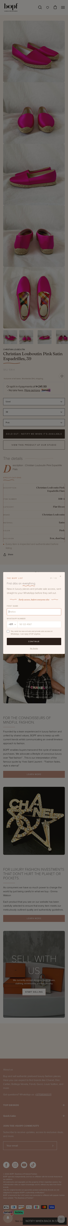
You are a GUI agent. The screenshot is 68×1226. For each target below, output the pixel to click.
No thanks (34, 648)
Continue (34, 641)
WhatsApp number (16, 619)
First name (12, 606)
